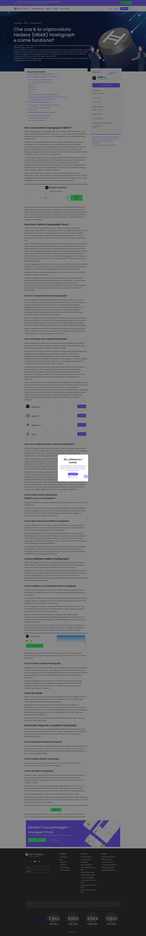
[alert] (73, 468)
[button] (73, 477)
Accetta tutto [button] (73, 474)
